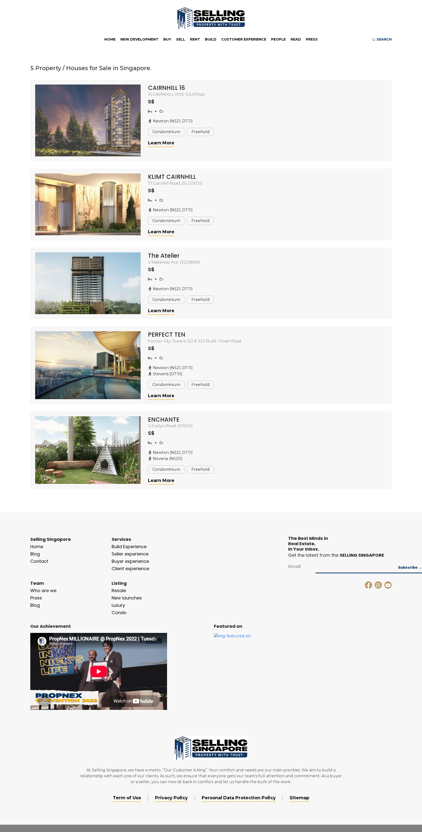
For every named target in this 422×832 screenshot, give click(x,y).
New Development (139, 39)
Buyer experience (130, 561)
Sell (180, 39)
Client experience (130, 568)
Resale (119, 590)
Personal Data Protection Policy (239, 797)
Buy (167, 39)
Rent (195, 39)
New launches (127, 598)
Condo (119, 612)
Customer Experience (243, 39)
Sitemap (299, 797)
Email (294, 566)
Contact (39, 561)
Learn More (161, 143)
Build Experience (129, 547)
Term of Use (127, 797)
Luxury (118, 605)
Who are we (43, 590)
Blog (35, 554)
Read (296, 39)
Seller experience (130, 554)
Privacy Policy (171, 797)
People (278, 39)
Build (210, 39)
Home (110, 39)
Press (312, 39)
